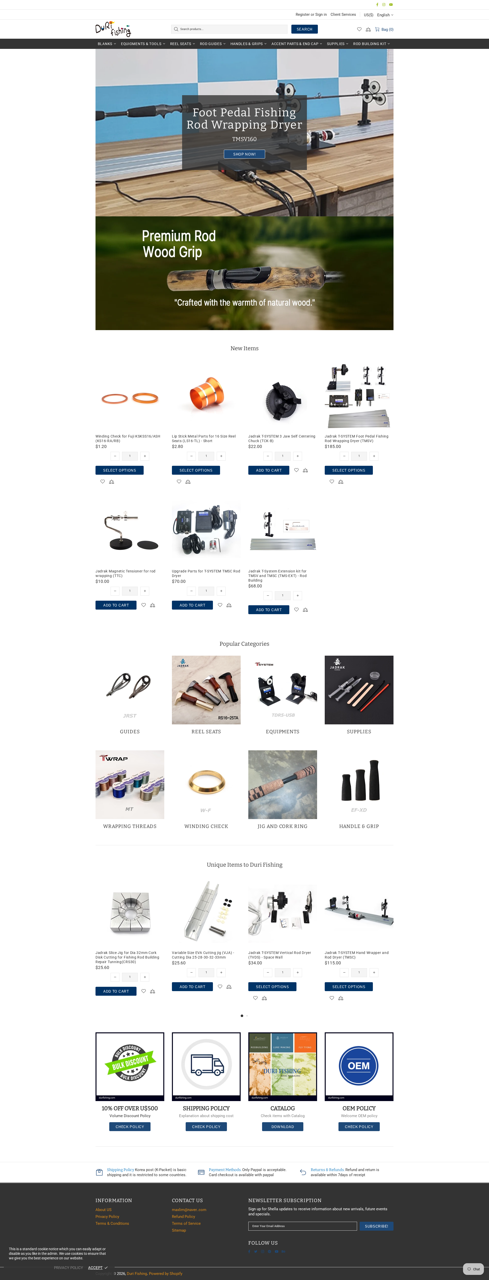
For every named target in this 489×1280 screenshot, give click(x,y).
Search (305, 29)
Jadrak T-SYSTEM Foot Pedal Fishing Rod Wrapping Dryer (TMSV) (357, 438)
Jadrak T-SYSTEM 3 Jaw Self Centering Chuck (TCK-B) (282, 438)
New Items (244, 348)
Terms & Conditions (112, 1223)
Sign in (321, 14)
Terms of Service (186, 1223)
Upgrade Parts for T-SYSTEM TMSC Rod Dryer (206, 573)
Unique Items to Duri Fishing (244, 864)
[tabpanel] (282, 945)
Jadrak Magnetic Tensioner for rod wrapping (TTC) (126, 573)
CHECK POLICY (130, 1126)
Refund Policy (183, 1216)
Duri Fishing (113, 29)
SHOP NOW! (244, 154)
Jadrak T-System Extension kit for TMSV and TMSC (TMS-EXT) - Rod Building (277, 575)
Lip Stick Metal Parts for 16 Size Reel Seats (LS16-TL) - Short (204, 438)
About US (104, 1209)
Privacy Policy (107, 1216)
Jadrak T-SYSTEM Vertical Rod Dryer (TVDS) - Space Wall (127, 955)
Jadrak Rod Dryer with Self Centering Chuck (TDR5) (280, 955)
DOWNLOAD (282, 1126)
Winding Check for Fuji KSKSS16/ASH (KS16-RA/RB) (128, 438)
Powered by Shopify (165, 1273)
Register (303, 14)
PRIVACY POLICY (68, 1267)
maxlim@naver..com (189, 1209)
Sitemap (179, 1230)
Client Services (343, 14)
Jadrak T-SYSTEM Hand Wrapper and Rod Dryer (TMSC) (204, 955)
